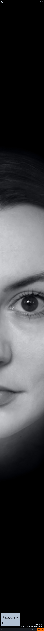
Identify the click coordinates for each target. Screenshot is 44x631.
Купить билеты (40, 629)
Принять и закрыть (10, 622)
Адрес (33, 629)
